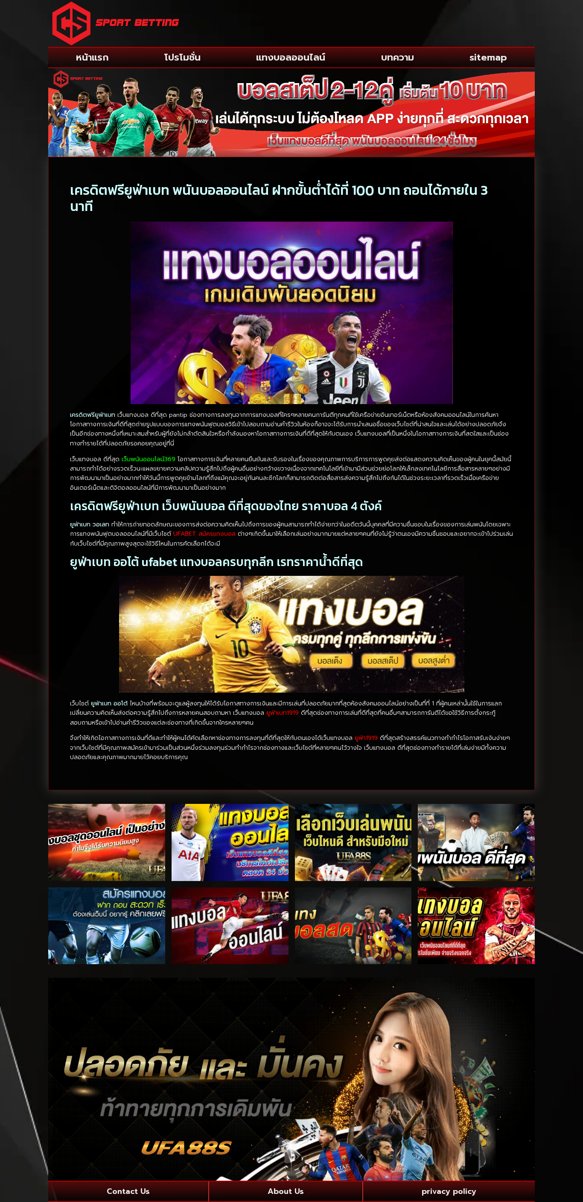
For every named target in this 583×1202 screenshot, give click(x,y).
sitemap (488, 57)
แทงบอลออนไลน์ (290, 57)
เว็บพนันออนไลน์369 (148, 459)
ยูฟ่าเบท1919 (282, 712)
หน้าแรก (92, 57)
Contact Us (128, 1191)
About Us (286, 1191)
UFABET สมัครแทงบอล (204, 533)
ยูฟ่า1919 (366, 738)
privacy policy (449, 1191)
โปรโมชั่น (182, 57)
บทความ (397, 57)
